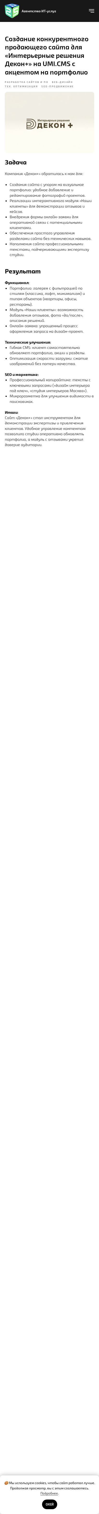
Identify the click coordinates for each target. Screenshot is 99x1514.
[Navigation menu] (91, 11)
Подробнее (49, 1493)
